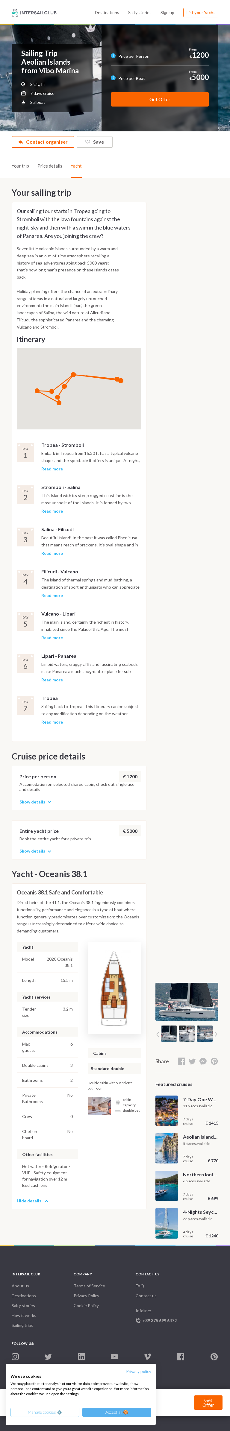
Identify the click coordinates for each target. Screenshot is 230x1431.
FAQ (140, 1285)
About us (20, 1285)
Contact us (146, 1295)
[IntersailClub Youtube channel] (114, 1357)
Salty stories (140, 12)
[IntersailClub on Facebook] (180, 1357)
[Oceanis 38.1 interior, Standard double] (99, 1106)
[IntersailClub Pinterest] (214, 1357)
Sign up (167, 12)
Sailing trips (22, 1325)
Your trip (20, 165)
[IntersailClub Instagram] (15, 1357)
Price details (49, 165)
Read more (52, 469)
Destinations (107, 12)
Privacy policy (138, 1371)
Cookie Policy (86, 1305)
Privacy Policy (86, 1295)
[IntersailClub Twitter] (48, 1357)
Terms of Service (89, 1285)
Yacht (76, 165)
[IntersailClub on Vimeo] (147, 1357)
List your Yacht (201, 12)
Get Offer (159, 99)
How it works (24, 1315)
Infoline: (156, 1315)
